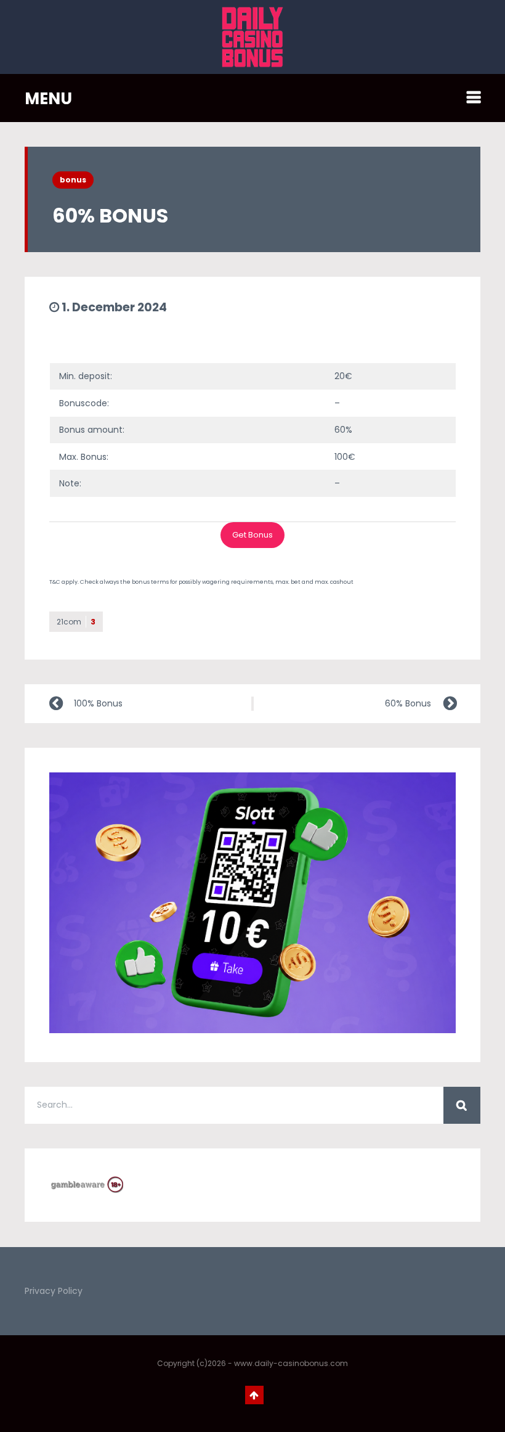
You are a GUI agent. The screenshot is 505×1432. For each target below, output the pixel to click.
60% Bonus (408, 703)
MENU (48, 99)
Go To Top (254, 1395)
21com (76, 621)
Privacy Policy (54, 1291)
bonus (73, 179)
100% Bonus (98, 703)
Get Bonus (252, 535)
